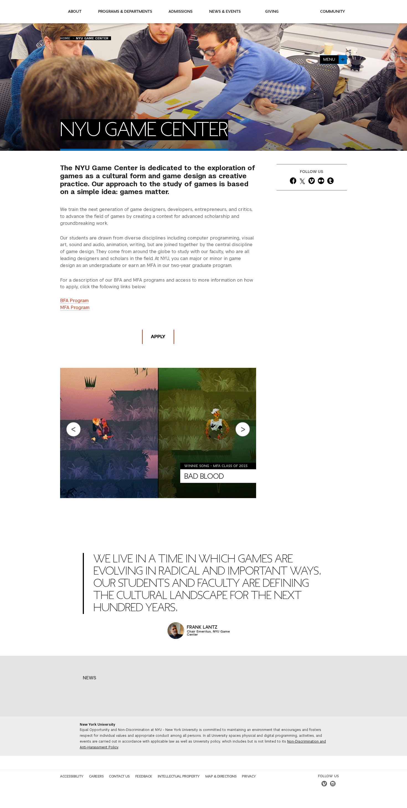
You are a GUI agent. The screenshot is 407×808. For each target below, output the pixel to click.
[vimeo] (311, 182)
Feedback (143, 776)
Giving (272, 11)
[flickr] (321, 182)
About (75, 11)
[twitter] (302, 182)
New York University (97, 724)
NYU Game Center (92, 38)
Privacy (249, 776)
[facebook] (293, 182)
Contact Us (119, 776)
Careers (96, 776)
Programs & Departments (125, 11)
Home (65, 38)
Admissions (181, 11)
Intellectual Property (179, 776)
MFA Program (74, 307)
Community (332, 11)
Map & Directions (221, 776)
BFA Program (74, 301)
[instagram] (333, 784)
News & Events (225, 11)
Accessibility (72, 776)
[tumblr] (330, 182)
